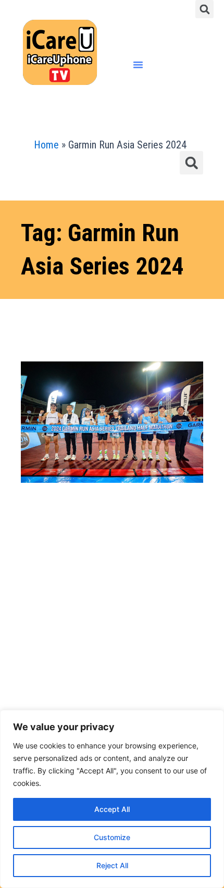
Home (46, 145)
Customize (112, 837)
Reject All (112, 865)
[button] (204, 9)
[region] (112, 799)
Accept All (112, 809)
